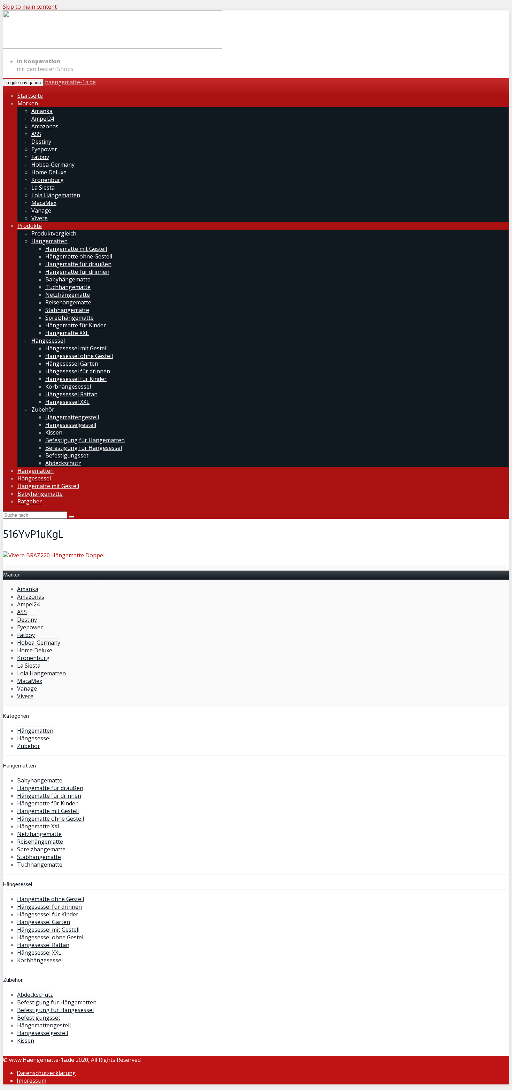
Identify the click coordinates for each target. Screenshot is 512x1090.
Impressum (31, 1080)
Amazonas (45, 126)
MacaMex (43, 203)
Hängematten (49, 241)
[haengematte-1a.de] (112, 47)
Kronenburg (47, 180)
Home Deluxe (49, 172)
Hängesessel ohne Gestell (79, 356)
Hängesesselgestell (70, 425)
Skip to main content (30, 6)
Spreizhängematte (69, 317)
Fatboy (40, 157)
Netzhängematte (67, 295)
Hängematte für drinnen (77, 272)
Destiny (41, 141)
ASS (36, 134)
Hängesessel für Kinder (76, 379)
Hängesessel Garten (71, 363)
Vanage (41, 210)
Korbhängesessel (68, 386)
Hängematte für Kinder (75, 325)
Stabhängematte (67, 310)
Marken (27, 103)
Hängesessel (48, 340)
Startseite (30, 96)
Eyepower (44, 149)
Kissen (53, 432)
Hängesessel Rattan (71, 394)
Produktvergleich (53, 233)
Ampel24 (42, 118)
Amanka (42, 111)
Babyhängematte (68, 279)
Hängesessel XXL (67, 402)
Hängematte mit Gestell (76, 249)
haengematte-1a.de (70, 82)
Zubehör (42, 409)
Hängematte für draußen (78, 264)
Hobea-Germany (53, 164)
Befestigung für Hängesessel (83, 448)
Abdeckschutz (63, 463)
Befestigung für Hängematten (85, 440)
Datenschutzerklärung (46, 1073)
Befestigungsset (66, 455)
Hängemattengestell (72, 417)
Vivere (39, 218)
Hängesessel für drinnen (77, 371)
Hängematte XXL (67, 333)
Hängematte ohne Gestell (78, 256)
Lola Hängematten (55, 195)
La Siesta (43, 187)
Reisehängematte (68, 302)
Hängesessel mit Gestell (76, 348)
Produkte (29, 226)
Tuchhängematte (68, 287)
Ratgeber (29, 501)
